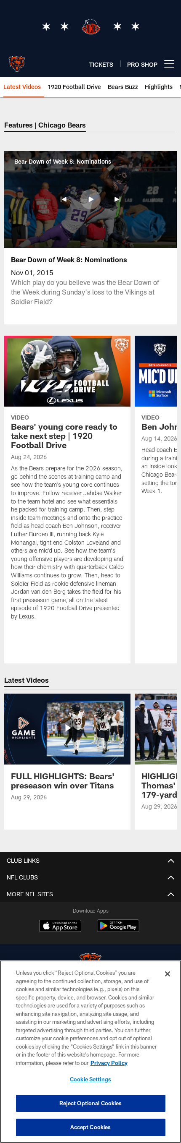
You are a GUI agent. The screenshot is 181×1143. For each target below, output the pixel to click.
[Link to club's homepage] (17, 60)
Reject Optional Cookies (90, 1103)
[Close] (167, 974)
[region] (90, 1051)
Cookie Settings (90, 1079)
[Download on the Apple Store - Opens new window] (60, 927)
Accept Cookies (90, 1127)
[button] (63, 199)
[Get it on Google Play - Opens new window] (118, 930)
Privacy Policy (109, 1062)
